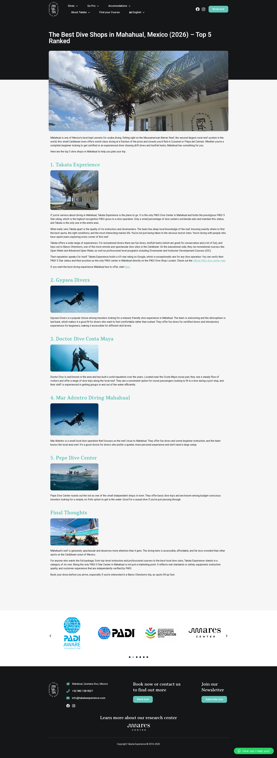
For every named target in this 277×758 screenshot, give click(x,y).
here (127, 266)
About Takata (79, 12)
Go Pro (91, 5)
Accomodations (117, 5)
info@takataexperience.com (88, 698)
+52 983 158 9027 (82, 690)
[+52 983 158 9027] (68, 691)
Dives (71, 5)
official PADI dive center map (209, 260)
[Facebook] (198, 9)
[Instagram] (203, 9)
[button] (50, 636)
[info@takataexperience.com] (68, 698)
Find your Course (109, 12)
